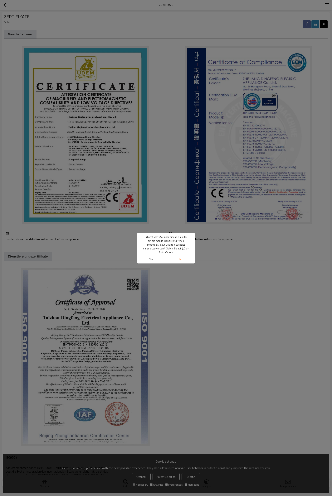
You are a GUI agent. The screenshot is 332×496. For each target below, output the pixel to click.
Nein (151, 259)
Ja (180, 259)
